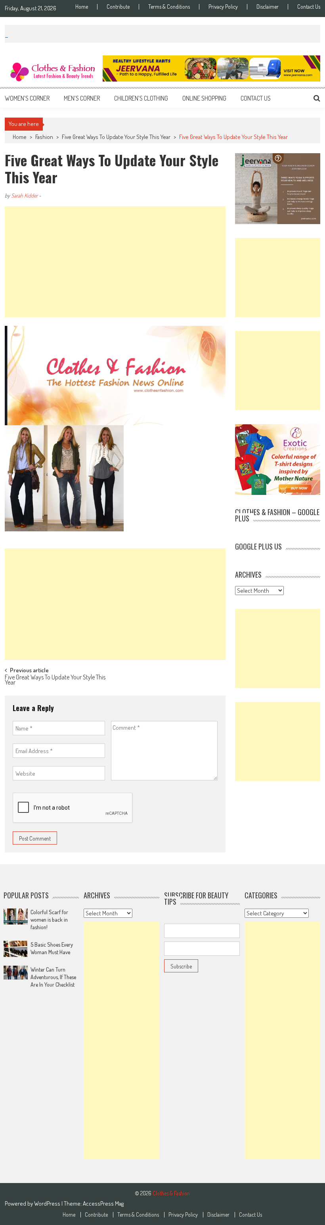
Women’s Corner (27, 98)
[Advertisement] (115, 261)
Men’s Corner (82, 98)
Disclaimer (267, 7)
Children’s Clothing (141, 98)
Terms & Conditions (169, 7)
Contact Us (308, 7)
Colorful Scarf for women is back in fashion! (49, 919)
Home (81, 7)
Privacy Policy (223, 7)
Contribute (118, 7)
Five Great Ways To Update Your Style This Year (116, 137)
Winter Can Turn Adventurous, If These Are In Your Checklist (53, 977)
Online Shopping (204, 98)
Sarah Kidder (24, 195)
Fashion (44, 137)
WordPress (47, 1203)
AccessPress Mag (103, 1203)
